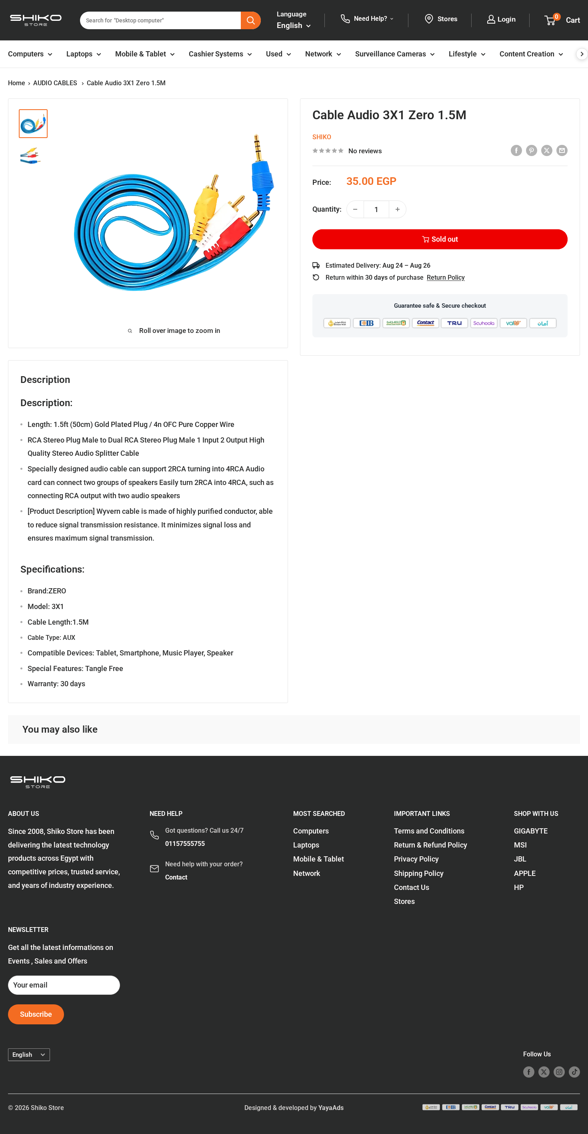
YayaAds (331, 1108)
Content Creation (527, 54)
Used (274, 54)
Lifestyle (463, 54)
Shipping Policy (419, 873)
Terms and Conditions (429, 831)
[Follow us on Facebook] (528, 1072)
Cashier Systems (216, 54)
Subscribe (36, 1014)
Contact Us (411, 887)
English (22, 1054)
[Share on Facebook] (516, 150)
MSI (520, 845)
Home (16, 83)
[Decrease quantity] (355, 209)
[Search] (251, 20)
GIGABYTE (531, 831)
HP (519, 887)
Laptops (79, 54)
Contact (176, 877)
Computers (26, 54)
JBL (520, 859)
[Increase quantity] (397, 209)
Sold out (445, 239)
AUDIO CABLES (56, 83)
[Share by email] (562, 150)
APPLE (525, 873)
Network (318, 54)
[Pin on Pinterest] (531, 150)
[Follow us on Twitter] (544, 1072)
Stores (404, 901)
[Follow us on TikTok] (574, 1072)
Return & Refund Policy (430, 845)
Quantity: (327, 209)
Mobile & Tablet (140, 54)
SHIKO (321, 136)
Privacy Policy (416, 859)
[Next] (582, 54)
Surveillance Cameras (390, 54)
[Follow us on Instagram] (559, 1072)
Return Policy (446, 277)
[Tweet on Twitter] (546, 150)
